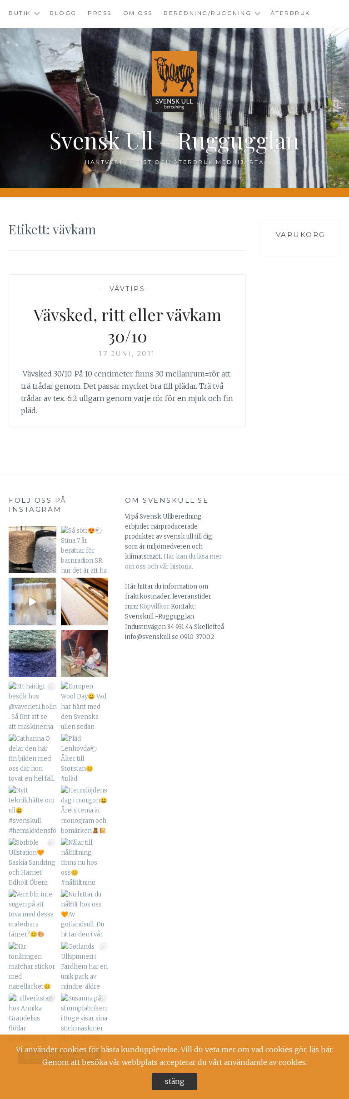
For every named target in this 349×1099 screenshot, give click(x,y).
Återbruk (290, 13)
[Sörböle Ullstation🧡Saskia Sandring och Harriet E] (32, 861)
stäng (174, 1081)
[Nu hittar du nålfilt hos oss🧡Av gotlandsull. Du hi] (84, 913)
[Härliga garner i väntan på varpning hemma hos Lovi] (32, 549)
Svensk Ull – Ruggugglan (174, 140)
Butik (20, 13)
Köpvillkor (155, 606)
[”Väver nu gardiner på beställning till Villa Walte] (84, 601)
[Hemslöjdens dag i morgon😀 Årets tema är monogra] (84, 809)
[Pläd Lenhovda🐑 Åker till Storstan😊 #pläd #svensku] (84, 757)
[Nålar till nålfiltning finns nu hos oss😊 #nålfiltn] (84, 861)
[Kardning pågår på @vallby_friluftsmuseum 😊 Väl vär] (84, 653)
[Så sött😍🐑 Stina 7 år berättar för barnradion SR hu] (84, 549)
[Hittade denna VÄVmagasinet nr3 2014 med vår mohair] (32, 601)
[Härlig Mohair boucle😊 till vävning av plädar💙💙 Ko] (32, 653)
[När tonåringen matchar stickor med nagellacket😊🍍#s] (32, 965)
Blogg (63, 13)
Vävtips (127, 289)
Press (100, 13)
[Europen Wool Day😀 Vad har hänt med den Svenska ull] (84, 705)
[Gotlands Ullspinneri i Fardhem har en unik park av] (84, 965)
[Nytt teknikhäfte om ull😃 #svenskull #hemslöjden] (32, 809)
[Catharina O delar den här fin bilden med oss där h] (32, 757)
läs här (320, 1049)
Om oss (138, 13)
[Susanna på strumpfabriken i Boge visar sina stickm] (84, 1017)
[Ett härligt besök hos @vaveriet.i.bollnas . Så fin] (32, 705)
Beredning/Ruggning (207, 13)
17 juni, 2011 (127, 354)
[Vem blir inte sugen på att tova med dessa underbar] (32, 913)
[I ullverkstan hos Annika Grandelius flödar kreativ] (32, 1017)
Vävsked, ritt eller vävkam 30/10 (127, 325)
